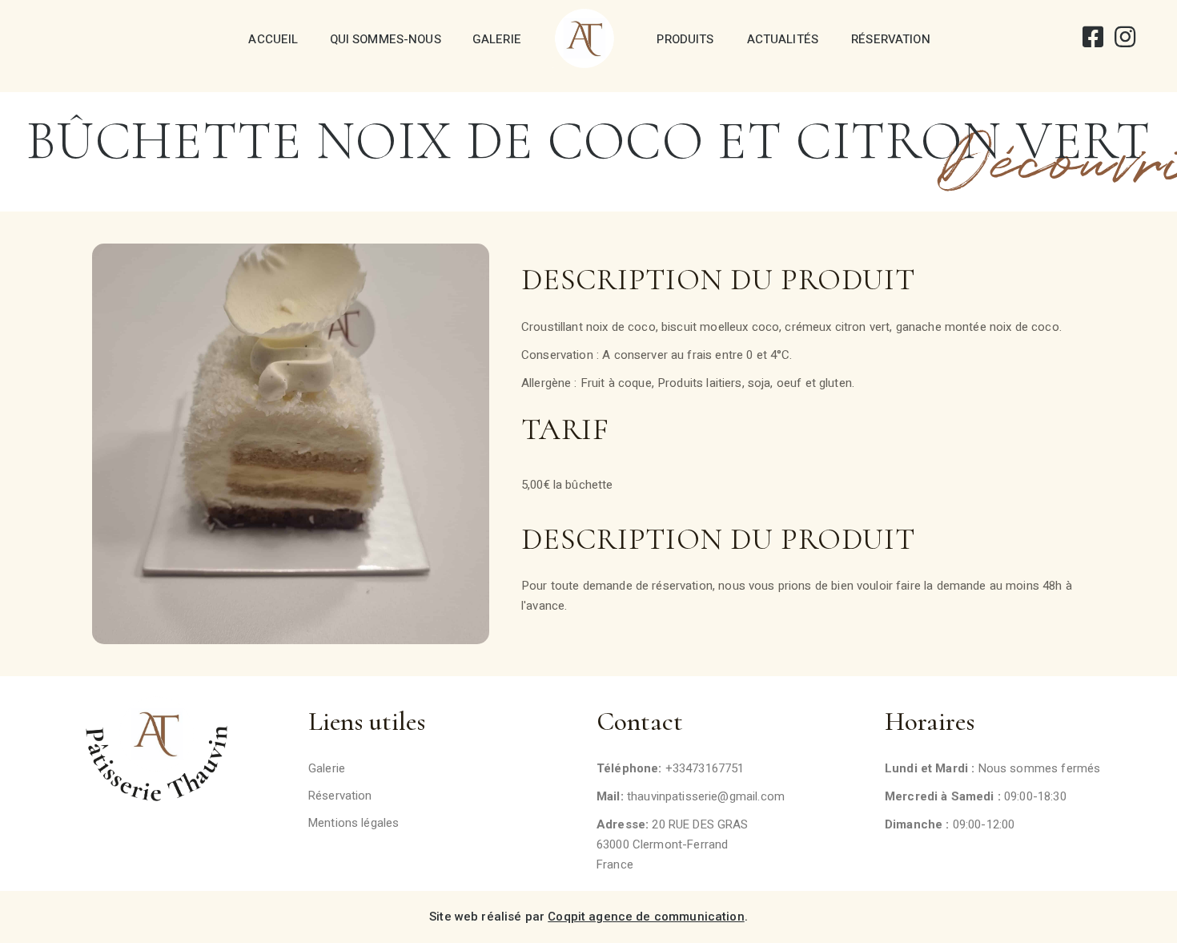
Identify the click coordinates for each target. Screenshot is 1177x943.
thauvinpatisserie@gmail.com (706, 796)
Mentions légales (353, 823)
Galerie (496, 39)
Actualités (783, 39)
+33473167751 (705, 768)
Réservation (890, 39)
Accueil (273, 39)
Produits (685, 39)
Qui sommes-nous (385, 39)
